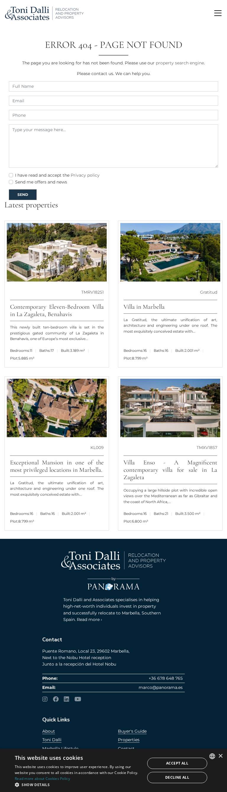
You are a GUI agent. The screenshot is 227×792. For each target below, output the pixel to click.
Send (22, 194)
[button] (78, 785)
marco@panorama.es (161, 687)
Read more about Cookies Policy (42, 778)
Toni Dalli (51, 739)
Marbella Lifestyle (60, 748)
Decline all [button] (177, 777)
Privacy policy (85, 175)
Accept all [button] (177, 763)
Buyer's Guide (132, 731)
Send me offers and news (41, 182)
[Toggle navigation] (218, 13)
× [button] (220, 756)
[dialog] (113, 770)
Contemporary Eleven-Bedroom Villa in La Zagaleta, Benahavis (57, 310)
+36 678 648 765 (166, 678)
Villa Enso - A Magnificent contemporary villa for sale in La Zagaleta (170, 470)
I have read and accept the (57, 175)
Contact (126, 748)
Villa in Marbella (144, 306)
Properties (129, 739)
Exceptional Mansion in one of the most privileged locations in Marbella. (57, 466)
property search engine (180, 63)
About (48, 731)
